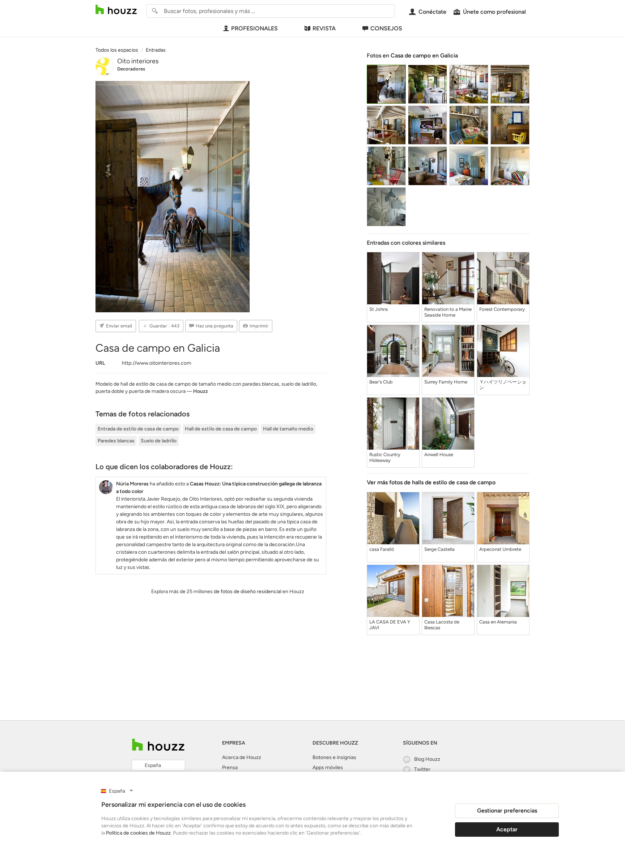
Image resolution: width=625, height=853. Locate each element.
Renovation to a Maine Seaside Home (448, 312)
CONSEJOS (386, 28)
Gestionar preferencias (507, 810)
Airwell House (438, 454)
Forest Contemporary (502, 309)
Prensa (230, 767)
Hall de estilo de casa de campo (221, 429)
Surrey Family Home (445, 382)
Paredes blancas (116, 441)
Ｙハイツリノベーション (502, 384)
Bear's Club (381, 382)
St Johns (378, 309)
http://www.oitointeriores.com (156, 363)
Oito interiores (137, 61)
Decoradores (131, 69)
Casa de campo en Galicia (424, 55)
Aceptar (507, 829)
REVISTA (324, 28)
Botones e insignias (334, 757)
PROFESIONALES (254, 28)
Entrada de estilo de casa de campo (138, 429)
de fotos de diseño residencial (247, 591)
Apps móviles (327, 767)
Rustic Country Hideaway (384, 457)
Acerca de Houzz (241, 757)
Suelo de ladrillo (159, 441)
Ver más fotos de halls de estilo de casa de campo (431, 482)
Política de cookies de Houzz (138, 833)
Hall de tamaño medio (288, 429)
